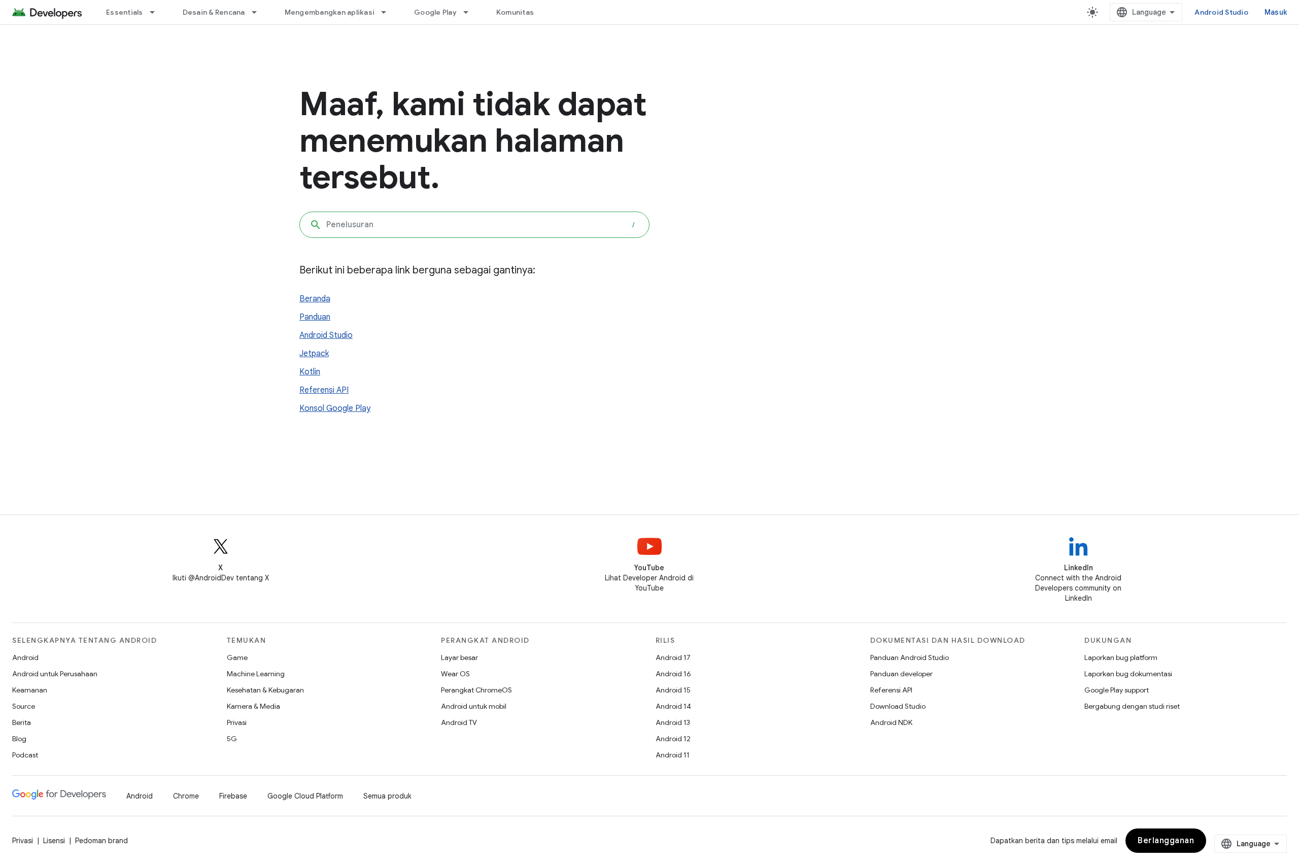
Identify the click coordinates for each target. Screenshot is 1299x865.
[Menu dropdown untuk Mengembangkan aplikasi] (388, 12)
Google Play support (1116, 690)
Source (23, 706)
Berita (21, 722)
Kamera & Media (253, 706)
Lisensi (54, 841)
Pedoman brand (101, 841)
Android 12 (673, 738)
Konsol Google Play (334, 408)
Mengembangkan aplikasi (330, 12)
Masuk (1275, 12)
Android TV (459, 722)
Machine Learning (256, 673)
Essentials (124, 12)
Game (237, 657)
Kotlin (309, 372)
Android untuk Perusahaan (54, 673)
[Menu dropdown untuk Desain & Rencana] (258, 12)
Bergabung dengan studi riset (1132, 706)
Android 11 (673, 754)
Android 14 (673, 706)
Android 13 (673, 722)
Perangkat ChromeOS (476, 690)
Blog (19, 738)
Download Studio (898, 706)
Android (25, 657)
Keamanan (29, 690)
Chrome (186, 796)
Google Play (435, 12)
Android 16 (673, 673)
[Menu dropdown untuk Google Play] (470, 12)
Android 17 (673, 657)
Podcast (25, 754)
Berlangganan (1166, 841)
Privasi (237, 722)
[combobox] (474, 225)
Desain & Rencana (214, 12)
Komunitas (515, 12)
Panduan (314, 317)
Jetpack (314, 354)
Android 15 (673, 690)
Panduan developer (901, 673)
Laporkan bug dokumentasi (1128, 673)
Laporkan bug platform (1120, 657)
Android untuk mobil (473, 706)
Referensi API (324, 390)
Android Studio (1221, 12)
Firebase (233, 796)
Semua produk (387, 796)
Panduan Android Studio (909, 657)
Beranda (314, 299)
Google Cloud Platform (305, 796)
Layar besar (459, 657)
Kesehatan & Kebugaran (265, 690)
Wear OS (455, 673)
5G (232, 738)
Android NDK (891, 722)
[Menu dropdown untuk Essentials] (156, 12)
